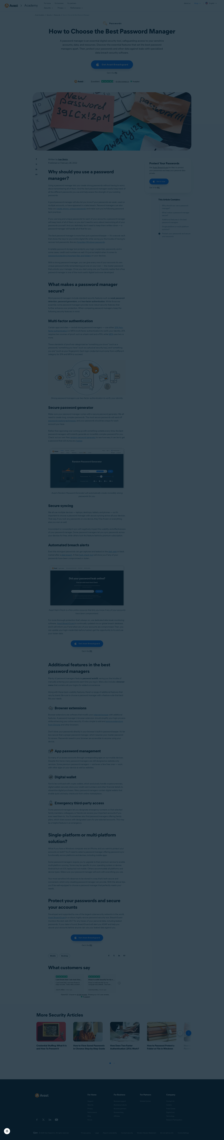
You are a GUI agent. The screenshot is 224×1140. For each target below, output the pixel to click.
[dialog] (112, 570)
